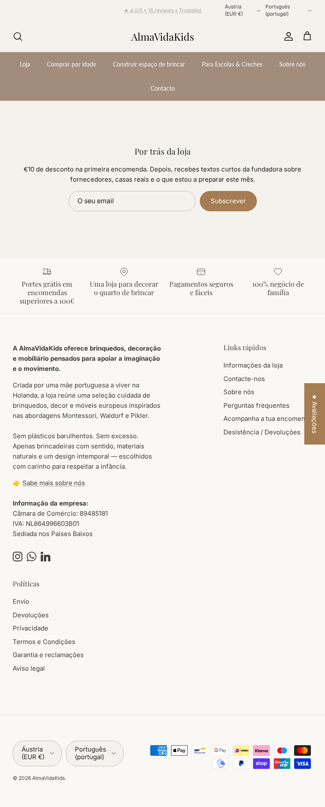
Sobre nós (292, 64)
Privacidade (30, 628)
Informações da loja (253, 365)
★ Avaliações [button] (315, 414)
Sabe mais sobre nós (53, 483)
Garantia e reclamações (48, 655)
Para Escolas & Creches (232, 64)
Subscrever (228, 201)
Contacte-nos (244, 379)
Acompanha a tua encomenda (267, 419)
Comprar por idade (71, 64)
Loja (25, 64)
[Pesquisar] (18, 36)
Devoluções (31, 615)
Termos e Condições (44, 642)
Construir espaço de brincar (149, 64)
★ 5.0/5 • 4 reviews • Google (163, 14)
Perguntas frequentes (256, 405)
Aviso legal (29, 668)
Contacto (163, 88)
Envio (21, 601)
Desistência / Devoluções (261, 432)
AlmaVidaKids (48, 778)
